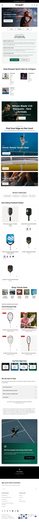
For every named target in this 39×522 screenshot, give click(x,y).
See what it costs (24, 59)
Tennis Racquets (5, 297)
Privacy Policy (4, 499)
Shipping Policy (4, 495)
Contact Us (21, 497)
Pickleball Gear (31, 73)
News (20, 499)
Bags (29, 77)
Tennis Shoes (26, 297)
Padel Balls (11, 93)
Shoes (11, 77)
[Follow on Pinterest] (10, 511)
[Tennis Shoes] (27, 292)
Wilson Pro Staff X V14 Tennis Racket (29, 353)
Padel (28, 29)
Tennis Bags (12, 297)
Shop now (22, 118)
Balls (10, 80)
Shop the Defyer (8, 20)
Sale (10, 84)
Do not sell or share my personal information (7, 504)
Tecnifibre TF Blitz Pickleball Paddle (29, 251)
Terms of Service (5, 501)
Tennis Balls (34, 297)
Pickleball (19, 29)
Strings (11, 76)
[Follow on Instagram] (7, 511)
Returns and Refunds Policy (7, 497)
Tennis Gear (12, 73)
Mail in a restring (14, 59)
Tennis (11, 29)
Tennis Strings (19, 297)
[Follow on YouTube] (12, 511)
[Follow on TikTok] (15, 511)
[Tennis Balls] (34, 292)
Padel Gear (12, 88)
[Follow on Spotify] (18, 511)
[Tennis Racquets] (5, 292)
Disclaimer (3, 506)
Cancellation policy (12, 518)
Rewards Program (22, 501)
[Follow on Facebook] (2, 511)
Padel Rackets (12, 89)
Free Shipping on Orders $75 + (19, 1)
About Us (21, 495)
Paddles (29, 74)
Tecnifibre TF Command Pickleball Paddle (10, 279)
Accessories (12, 81)
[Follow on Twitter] (5, 511)
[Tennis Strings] (19, 292)
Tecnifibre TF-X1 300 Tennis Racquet (10, 353)
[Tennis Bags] (12, 292)
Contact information (5, 518)
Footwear (11, 90)
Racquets (11, 74)
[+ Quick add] (17, 221)
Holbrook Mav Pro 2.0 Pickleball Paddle (28, 223)
